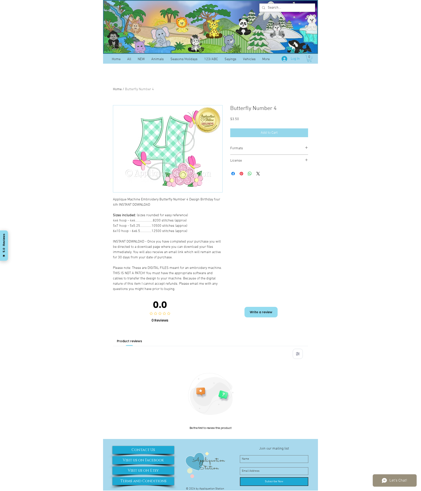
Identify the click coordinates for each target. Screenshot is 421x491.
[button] (309, 58)
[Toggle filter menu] (298, 354)
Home (117, 89)
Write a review (261, 312)
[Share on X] (258, 173)
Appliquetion (209, 460)
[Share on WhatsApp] (249, 173)
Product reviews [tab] (129, 341)
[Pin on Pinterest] (241, 173)
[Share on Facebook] (233, 173)
